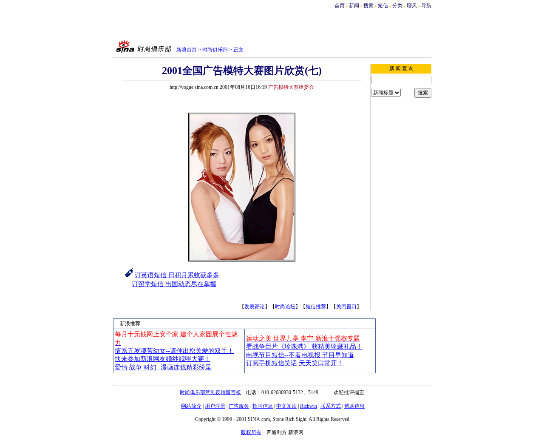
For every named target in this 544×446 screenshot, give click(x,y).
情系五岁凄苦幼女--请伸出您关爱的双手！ (174, 350)
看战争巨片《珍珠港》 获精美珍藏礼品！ (304, 346)
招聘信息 (262, 406)
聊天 (412, 6)
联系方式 (330, 406)
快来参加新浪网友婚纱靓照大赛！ (162, 358)
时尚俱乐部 (215, 50)
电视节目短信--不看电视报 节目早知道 (300, 355)
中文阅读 (286, 406)
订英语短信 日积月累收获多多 (177, 275)
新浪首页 (186, 50)
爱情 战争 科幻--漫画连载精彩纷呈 (163, 367)
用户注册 (215, 406)
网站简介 (191, 406)
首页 (339, 6)
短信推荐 (316, 307)
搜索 (369, 6)
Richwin (308, 406)
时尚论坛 (285, 307)
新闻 (354, 6)
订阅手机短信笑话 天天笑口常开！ (294, 363)
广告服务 (239, 406)
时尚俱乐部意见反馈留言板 (210, 392)
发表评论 (254, 307)
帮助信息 (354, 406)
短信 (383, 6)
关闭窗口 (346, 307)
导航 (426, 6)
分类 (397, 6)
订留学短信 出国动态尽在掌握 (174, 284)
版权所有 (251, 432)
